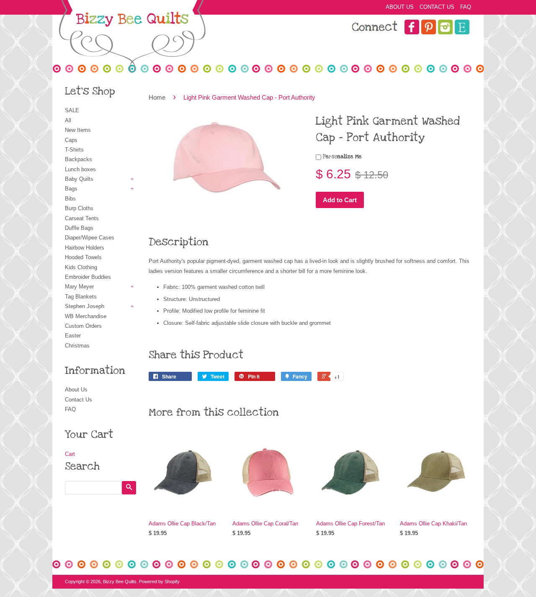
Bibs (70, 199)
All (68, 120)
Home (157, 97)
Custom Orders (83, 326)
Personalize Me (341, 156)
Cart (70, 454)
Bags (71, 188)
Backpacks (78, 159)
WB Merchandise (85, 316)
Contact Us (437, 7)
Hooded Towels (83, 257)
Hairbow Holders (84, 247)
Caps (71, 140)
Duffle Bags (79, 228)
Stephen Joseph (84, 306)
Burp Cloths (79, 208)
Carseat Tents (82, 218)
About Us (400, 7)
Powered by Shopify (159, 581)
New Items (78, 130)
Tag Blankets (81, 296)
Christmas (77, 345)
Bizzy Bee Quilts (120, 581)
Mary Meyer (79, 286)
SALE (72, 110)
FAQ (465, 7)
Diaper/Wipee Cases (89, 237)
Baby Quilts (79, 179)
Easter (73, 335)
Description (179, 242)
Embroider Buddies (88, 277)
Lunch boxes (80, 169)
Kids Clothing (81, 267)
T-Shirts (74, 150)
